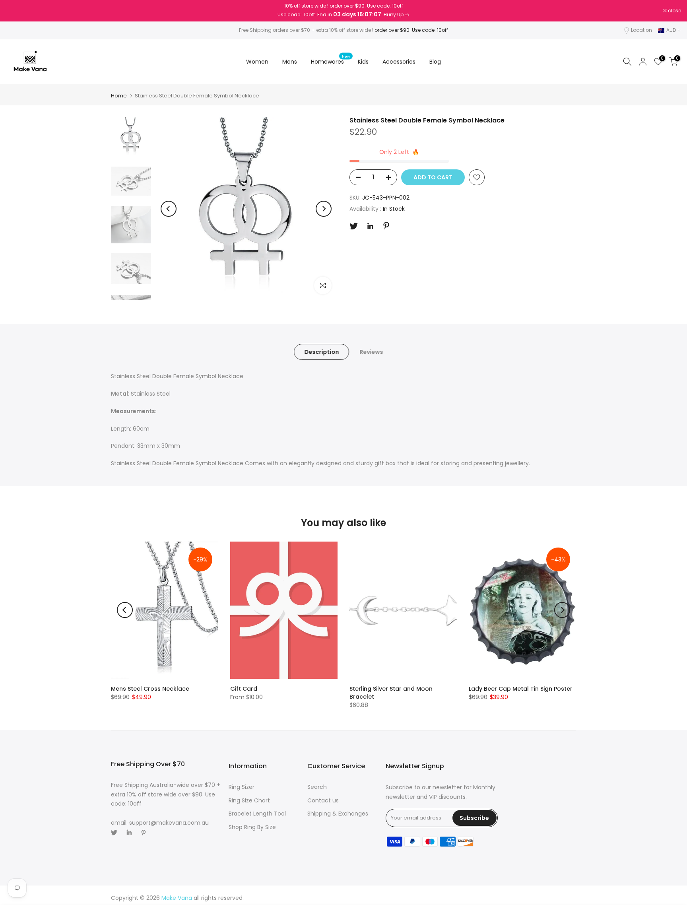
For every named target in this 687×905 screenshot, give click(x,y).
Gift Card (243, 689)
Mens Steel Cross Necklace (150, 689)
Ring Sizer (241, 787)
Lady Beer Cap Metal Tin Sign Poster (520, 689)
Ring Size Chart (249, 800)
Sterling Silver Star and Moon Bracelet (391, 693)
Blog (435, 62)
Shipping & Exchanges (337, 814)
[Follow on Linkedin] (370, 226)
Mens (289, 62)
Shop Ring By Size (252, 827)
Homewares (330, 61)
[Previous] (169, 209)
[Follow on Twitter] (353, 226)
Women (257, 62)
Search (317, 787)
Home (119, 95)
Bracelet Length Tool (257, 814)
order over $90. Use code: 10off (411, 30)
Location (641, 30)
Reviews (371, 352)
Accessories (398, 62)
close (17, 10)
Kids (363, 62)
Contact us (323, 800)
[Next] (324, 209)
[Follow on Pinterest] (386, 225)
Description (321, 352)
